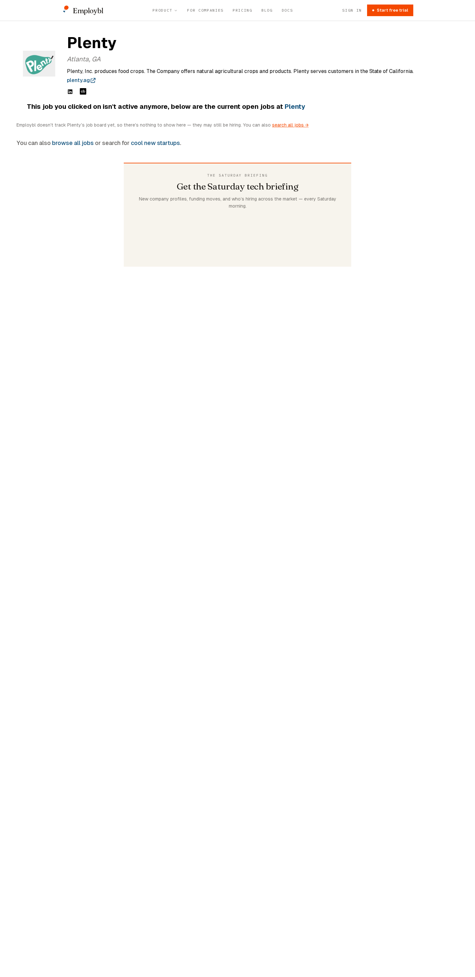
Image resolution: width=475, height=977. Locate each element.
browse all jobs (73, 142)
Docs (287, 10)
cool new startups (155, 142)
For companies (205, 10)
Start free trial (392, 10)
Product (162, 10)
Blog (267, 10)
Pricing (242, 10)
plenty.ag (78, 80)
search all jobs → (290, 125)
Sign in (352, 10)
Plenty (295, 106)
